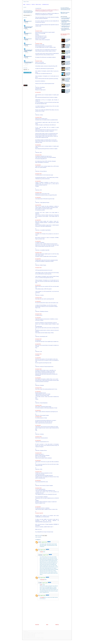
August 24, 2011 (43, 595)
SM (38, 549)
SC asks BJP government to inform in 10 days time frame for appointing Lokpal (65, 21)
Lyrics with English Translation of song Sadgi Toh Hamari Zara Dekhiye (67, 85)
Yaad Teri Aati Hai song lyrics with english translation (28, 62)
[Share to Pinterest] (46, 535)
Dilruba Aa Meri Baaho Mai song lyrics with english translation (28, 51)
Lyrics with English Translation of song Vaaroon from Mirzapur (67, 40)
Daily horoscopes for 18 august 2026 (27, 57)
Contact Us (28, 4)
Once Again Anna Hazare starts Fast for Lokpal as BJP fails (65, 18)
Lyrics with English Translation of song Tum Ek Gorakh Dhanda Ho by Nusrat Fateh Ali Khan (65, 80)
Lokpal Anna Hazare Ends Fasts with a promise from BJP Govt (65, 24)
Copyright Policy (45, 4)
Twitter (33, 4)
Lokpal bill (39, 536)
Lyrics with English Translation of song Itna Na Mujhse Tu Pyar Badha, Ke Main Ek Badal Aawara (65, 46)
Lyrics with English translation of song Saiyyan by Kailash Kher (67, 57)
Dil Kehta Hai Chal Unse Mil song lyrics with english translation (28, 27)
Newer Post (37, 624)
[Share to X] (44, 535)
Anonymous (42, 579)
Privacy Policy (38, 4)
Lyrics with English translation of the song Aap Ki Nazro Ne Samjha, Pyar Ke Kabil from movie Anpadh (65, 63)
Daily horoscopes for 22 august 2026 (27, 21)
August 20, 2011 (43, 577)
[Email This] (42, 535)
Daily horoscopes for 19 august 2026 (27, 45)
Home (24, 4)
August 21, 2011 (45, 582)
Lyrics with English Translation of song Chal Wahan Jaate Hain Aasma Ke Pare (67, 74)
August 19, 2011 (45, 554)
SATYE (39, 542)
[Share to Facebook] (45, 535)
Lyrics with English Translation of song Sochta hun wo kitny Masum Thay (67, 68)
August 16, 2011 (44, 542)
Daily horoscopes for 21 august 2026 (27, 33)
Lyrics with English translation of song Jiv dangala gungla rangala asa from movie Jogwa (67, 91)
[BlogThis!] (43, 535)
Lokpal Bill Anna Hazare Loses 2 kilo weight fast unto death (65, 26)
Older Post (57, 624)
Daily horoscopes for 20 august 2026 (27, 39)
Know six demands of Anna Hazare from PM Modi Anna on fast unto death (65, 29)
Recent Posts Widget (26, 65)
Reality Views (26, 1)
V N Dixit (42, 597)
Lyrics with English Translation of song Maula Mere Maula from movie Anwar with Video (67, 52)
